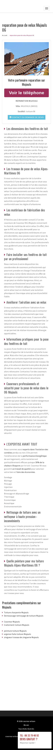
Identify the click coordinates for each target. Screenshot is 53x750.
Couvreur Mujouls (12, 621)
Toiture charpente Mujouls (16, 612)
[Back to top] (45, 742)
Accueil (4, 35)
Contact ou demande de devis (27, 117)
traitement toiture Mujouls (16, 625)
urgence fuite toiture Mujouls (17, 634)
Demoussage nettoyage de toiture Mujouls (23, 615)
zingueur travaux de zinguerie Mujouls (21, 637)
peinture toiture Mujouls (15, 630)
